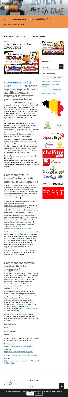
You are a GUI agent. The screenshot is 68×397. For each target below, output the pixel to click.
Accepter (30, 394)
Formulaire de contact (24, 304)
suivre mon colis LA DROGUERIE (17, 45)
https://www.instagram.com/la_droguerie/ (18, 352)
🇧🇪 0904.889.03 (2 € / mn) (14, 24)
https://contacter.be (10, 381)
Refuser (39, 394)
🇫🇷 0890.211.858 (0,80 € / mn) (40, 19)
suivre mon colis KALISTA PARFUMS (52, 78)
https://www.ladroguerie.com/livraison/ (17, 228)
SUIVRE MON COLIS (19, 19)
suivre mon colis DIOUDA (49, 93)
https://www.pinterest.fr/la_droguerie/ (24, 355)
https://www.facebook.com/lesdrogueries (18, 346)
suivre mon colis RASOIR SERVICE (51, 90)
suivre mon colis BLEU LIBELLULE (51, 81)
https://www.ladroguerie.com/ (18, 150)
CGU (6, 19)
